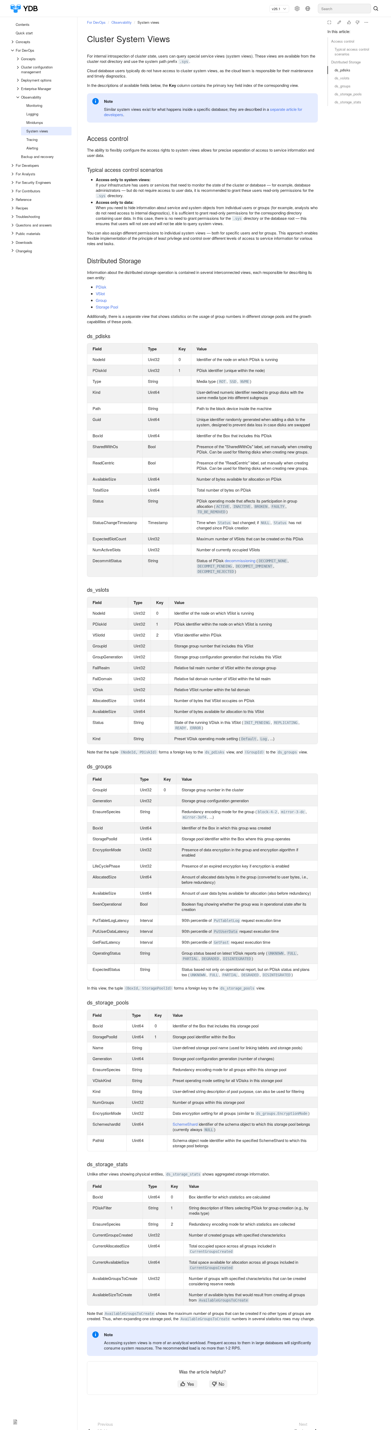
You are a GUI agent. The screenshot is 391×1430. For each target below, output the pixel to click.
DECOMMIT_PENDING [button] (215, 566)
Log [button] (263, 739)
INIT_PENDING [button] (257, 722)
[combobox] (277, 9)
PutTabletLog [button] (226, 920)
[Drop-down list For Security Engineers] (13, 182)
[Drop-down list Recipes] (13, 208)
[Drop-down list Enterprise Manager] (18, 88)
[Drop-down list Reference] (13, 199)
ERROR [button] (195, 728)
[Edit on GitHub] (339, 22)
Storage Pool (107, 307)
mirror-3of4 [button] (194, 817)
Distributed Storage (346, 61)
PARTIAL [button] (190, 959)
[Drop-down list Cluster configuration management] (18, 69)
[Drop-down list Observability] (18, 97)
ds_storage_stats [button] (183, 1174)
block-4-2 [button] (267, 812)
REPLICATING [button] (285, 722)
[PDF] (15, 1421)
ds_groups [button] (287, 752)
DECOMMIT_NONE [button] (272, 561)
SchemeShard (185, 1124)
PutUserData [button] (225, 931)
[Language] (308, 8)
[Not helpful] (357, 22)
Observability (121, 22)
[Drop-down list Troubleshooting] (13, 216)
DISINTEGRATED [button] (237, 959)
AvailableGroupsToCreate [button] (223, 1300)
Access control (342, 41)
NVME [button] (244, 381)
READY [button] (180, 728)
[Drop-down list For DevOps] (13, 50)
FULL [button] (292, 953)
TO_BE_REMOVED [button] (211, 512)
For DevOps (96, 22)
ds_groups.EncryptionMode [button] (281, 1113)
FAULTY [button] (278, 506)
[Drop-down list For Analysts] (13, 174)
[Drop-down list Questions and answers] (13, 225)
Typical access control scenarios (352, 51)
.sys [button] (184, 61)
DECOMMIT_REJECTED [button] (216, 571)
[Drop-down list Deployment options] (18, 80)
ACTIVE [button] (222, 506)
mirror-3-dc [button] (293, 812)
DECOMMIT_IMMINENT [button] (254, 566)
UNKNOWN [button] (275, 953)
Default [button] (248, 739)
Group (101, 300)
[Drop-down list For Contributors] (13, 191)
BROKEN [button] (261, 506)
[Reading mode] (329, 22)
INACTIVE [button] (241, 506)
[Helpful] (349, 22)
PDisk (101, 287)
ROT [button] (222, 381)
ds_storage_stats (348, 101)
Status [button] (224, 523)
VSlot (100, 293)
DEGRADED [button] (210, 959)
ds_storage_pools (348, 93)
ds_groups (343, 85)
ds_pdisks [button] (214, 752)
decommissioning (240, 560)
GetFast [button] (221, 942)
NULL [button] (265, 523)
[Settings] (297, 8)
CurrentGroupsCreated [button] (211, 1251)
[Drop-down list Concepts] (13, 41)
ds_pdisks (342, 69)
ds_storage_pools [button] (237, 988)
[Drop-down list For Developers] (13, 165)
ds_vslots (342, 77)
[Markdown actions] (366, 22)
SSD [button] (233, 381)
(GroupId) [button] (254, 752)
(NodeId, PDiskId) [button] (138, 752)
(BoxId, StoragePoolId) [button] (148, 988)
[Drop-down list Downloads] (13, 242)
